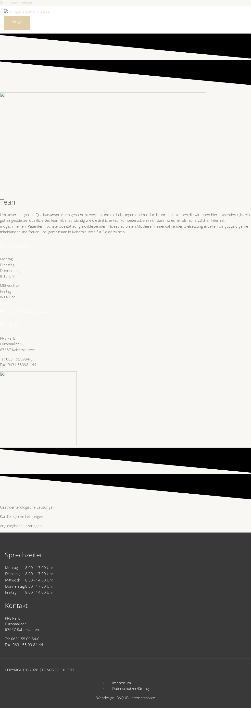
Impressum (121, 682)
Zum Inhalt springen (16, 2)
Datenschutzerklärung (130, 688)
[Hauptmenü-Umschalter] (17, 23)
